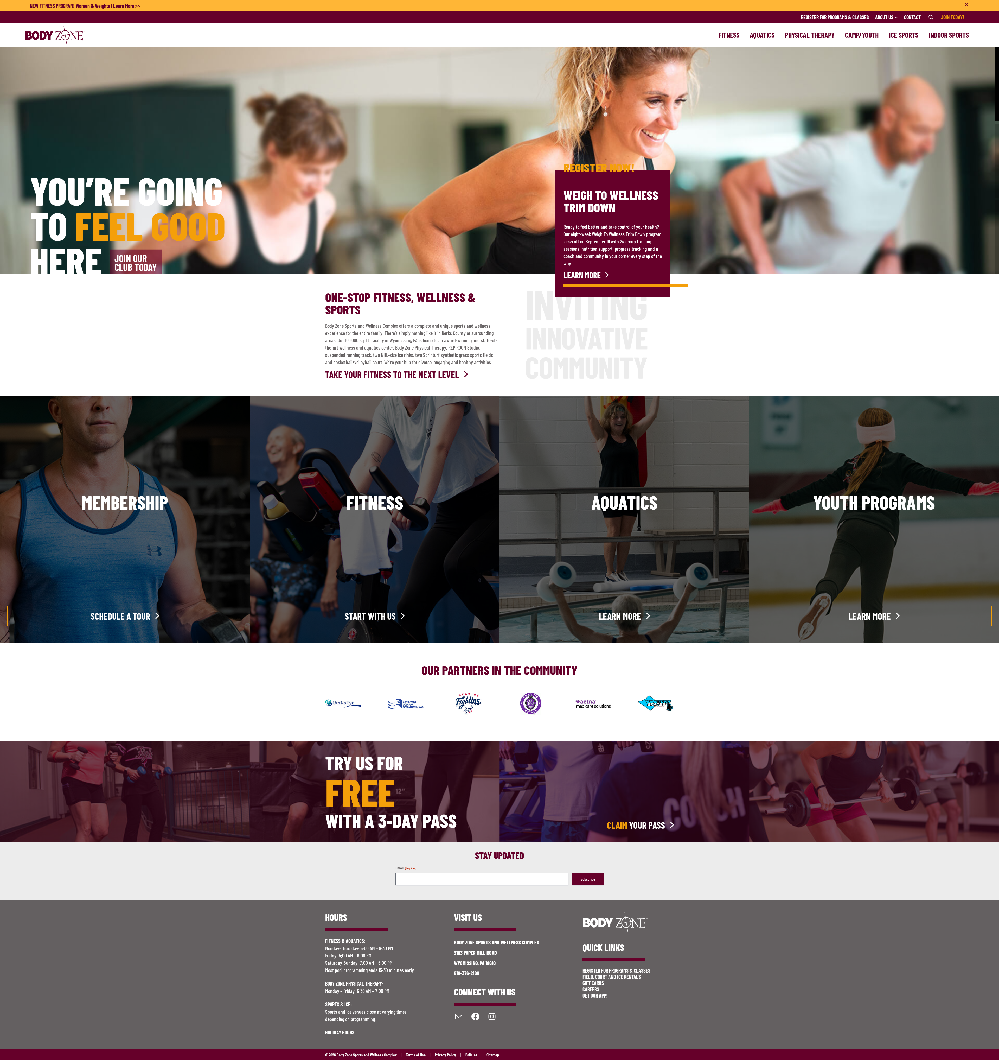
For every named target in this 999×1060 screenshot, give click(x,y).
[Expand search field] (931, 17)
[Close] (966, 5)
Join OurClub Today (135, 262)
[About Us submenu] (896, 17)
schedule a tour (120, 615)
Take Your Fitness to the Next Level (392, 374)
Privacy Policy (445, 1054)
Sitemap (492, 1054)
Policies (471, 1054)
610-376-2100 (466, 973)
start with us (370, 615)
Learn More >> (126, 6)
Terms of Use (416, 1054)
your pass (636, 825)
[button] (997, 84)
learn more (582, 275)
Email (405, 867)
